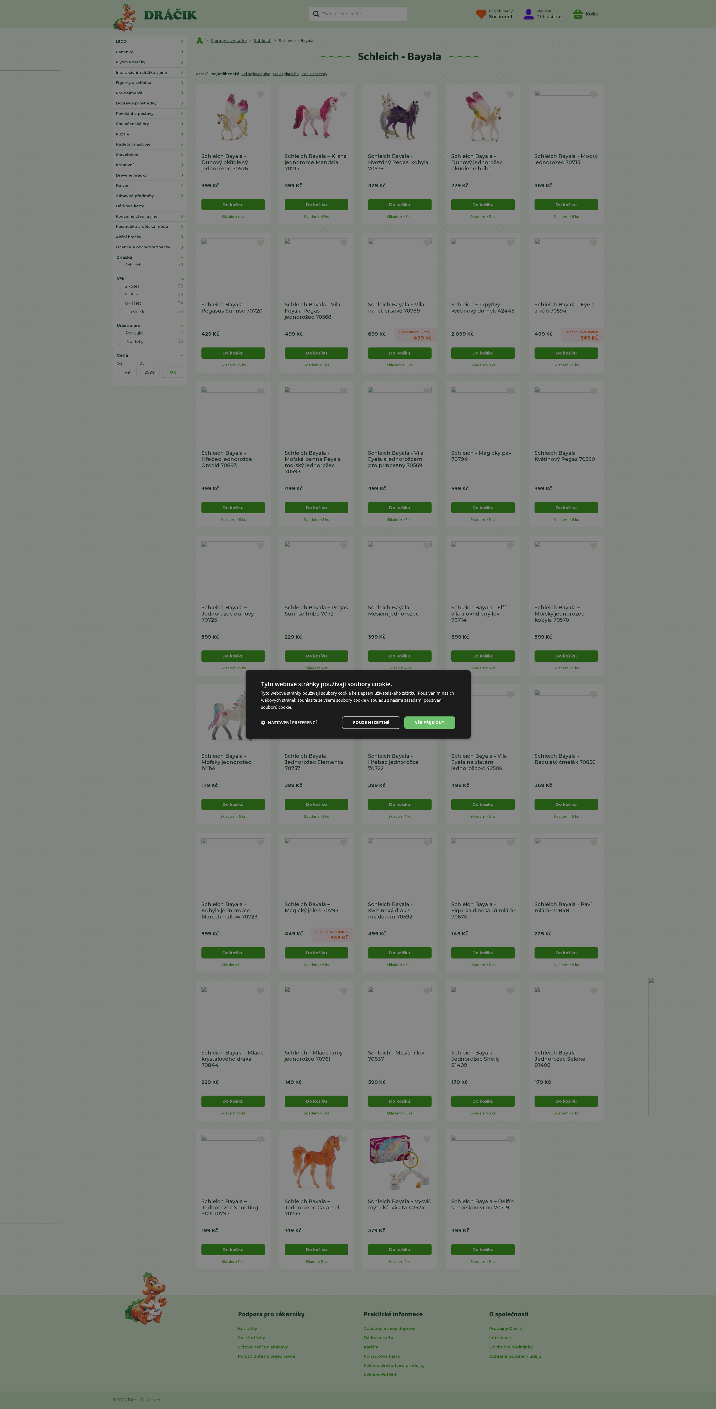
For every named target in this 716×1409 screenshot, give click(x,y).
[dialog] (358, 704)
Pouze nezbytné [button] (371, 722)
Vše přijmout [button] (430, 722)
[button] (289, 722)
